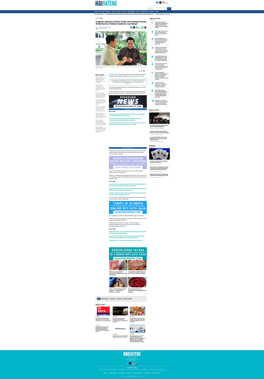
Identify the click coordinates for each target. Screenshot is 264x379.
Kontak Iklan (155, 373)
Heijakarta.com (137, 369)
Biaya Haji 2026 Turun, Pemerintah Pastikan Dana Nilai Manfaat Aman (159, 175)
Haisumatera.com (161, 369)
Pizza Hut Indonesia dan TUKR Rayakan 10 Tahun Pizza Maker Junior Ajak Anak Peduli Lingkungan (161, 58)
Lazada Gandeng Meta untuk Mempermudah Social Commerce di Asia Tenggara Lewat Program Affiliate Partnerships (161, 50)
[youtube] (167, 3)
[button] (139, 71)
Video (156, 11)
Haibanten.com (153, 369)
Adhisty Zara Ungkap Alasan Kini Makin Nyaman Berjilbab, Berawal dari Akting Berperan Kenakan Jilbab (161, 25)
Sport (138, 11)
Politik (113, 11)
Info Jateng (101, 11)
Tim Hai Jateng (102, 27)
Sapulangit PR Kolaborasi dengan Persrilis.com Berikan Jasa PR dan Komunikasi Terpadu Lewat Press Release (127, 185)
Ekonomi (118, 11)
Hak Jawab (147, 373)
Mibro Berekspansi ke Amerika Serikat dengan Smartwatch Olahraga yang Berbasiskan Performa (161, 41)
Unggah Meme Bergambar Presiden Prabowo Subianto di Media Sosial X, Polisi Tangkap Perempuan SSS (127, 189)
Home (96, 11)
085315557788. (128, 83)
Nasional (108, 11)
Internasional (144, 11)
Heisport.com (130, 369)
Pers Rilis (152, 11)
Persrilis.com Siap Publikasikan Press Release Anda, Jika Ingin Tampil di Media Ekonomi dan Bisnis (127, 115)
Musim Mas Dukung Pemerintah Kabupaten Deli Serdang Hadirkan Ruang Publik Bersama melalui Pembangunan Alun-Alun (161, 94)
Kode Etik (129, 373)
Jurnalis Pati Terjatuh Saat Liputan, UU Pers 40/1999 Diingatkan (159, 126)
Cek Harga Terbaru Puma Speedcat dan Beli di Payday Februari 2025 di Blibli (161, 33)
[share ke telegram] (140, 28)
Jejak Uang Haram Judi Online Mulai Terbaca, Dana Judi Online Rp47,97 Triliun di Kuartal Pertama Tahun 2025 (127, 123)
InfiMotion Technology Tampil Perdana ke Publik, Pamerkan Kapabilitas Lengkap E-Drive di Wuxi (161, 102)
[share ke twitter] (134, 28)
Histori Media (112, 373)
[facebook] (157, 3)
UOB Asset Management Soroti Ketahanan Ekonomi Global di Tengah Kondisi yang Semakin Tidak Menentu (161, 66)
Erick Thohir (112, 298)
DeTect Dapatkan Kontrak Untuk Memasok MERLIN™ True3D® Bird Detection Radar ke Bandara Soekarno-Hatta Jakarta (161, 76)
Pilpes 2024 (119, 298)
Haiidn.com (101, 369)
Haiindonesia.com (114, 369)
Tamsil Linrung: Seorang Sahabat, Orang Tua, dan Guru (159, 161)
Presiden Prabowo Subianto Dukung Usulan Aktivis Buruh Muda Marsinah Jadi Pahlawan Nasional (127, 193)
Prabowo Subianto (127, 298)
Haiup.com (107, 369)
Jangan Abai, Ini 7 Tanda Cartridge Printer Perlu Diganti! (125, 240)
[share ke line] (142, 28)
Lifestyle (124, 11)
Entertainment (131, 11)
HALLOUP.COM (113, 74)
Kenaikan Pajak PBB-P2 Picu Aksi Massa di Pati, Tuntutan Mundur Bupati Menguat (158, 138)
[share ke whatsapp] (137, 28)
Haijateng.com (145, 369)
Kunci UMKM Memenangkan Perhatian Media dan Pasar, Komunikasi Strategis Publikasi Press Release (125, 14)
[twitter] (160, 3)
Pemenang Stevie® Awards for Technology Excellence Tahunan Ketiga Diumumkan (161, 84)
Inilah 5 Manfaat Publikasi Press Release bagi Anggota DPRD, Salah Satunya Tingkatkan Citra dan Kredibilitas (127, 237)
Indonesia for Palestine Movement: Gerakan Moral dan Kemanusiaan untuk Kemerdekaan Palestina (159, 168)
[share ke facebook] (131, 28)
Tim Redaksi (121, 373)
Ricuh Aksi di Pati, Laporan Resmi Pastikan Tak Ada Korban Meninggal (159, 132)
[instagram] (163, 3)
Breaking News (105, 298)
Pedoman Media (138, 373)
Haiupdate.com (122, 369)
